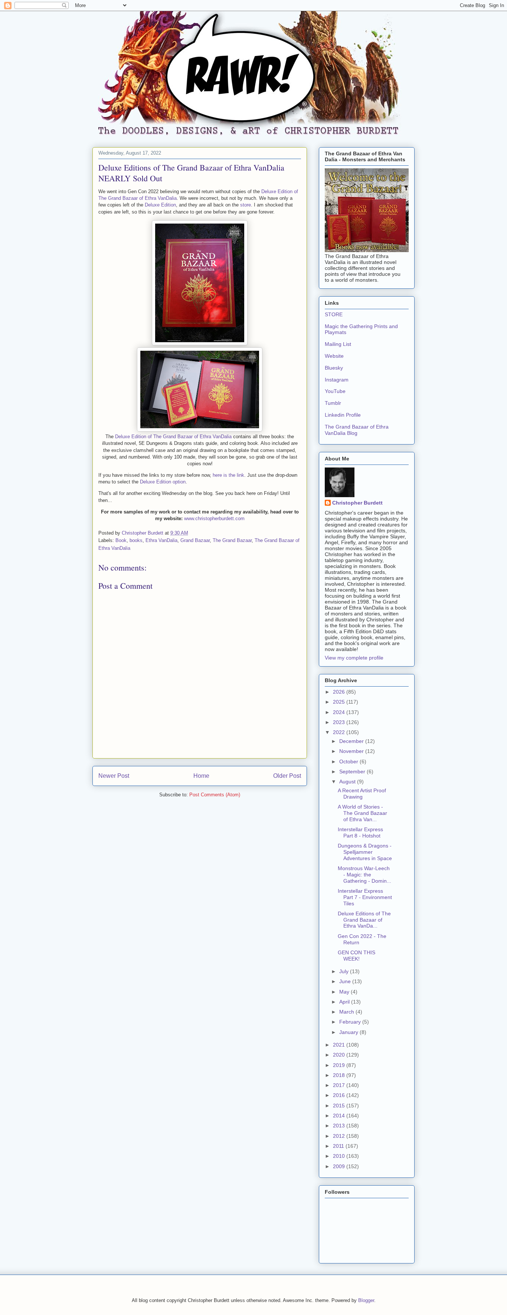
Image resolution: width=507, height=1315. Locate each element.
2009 (339, 1166)
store (245, 205)
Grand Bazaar (195, 540)
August (348, 781)
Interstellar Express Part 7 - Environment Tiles (365, 897)
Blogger (366, 1300)
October (349, 761)
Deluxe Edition (160, 205)
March (347, 1012)
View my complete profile (354, 658)
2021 (339, 1045)
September (353, 771)
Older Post (287, 776)
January (349, 1032)
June (345, 981)
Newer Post (113, 776)
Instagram (337, 380)
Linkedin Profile (343, 415)
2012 (339, 1136)
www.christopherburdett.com (214, 518)
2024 (339, 712)
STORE (334, 314)
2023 (339, 722)
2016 (339, 1095)
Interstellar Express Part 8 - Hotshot (360, 832)
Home (201, 776)
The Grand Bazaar (232, 540)
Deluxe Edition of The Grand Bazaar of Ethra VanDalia (173, 436)
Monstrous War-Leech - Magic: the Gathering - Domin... (364, 874)
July (344, 971)
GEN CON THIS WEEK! (356, 955)
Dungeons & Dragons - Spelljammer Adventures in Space (365, 852)
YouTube (335, 391)
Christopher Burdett (357, 503)
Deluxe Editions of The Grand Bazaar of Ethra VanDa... (364, 920)
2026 (339, 692)
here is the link (228, 475)
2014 (339, 1116)
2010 (339, 1156)
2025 (339, 702)
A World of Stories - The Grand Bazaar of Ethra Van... (362, 813)
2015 (339, 1106)
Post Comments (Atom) (214, 794)
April (345, 1002)
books (136, 540)
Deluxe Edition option (163, 482)
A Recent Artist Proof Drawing (362, 793)
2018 (339, 1075)
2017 (339, 1085)
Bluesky (334, 368)
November (352, 751)
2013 (339, 1126)
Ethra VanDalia (161, 540)
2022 (339, 732)
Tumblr (333, 403)
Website (334, 356)
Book (121, 540)
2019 (339, 1065)
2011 (339, 1146)
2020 (339, 1055)
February (350, 1022)
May (345, 992)
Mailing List (338, 344)
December (352, 741)
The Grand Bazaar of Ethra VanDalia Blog (357, 430)
